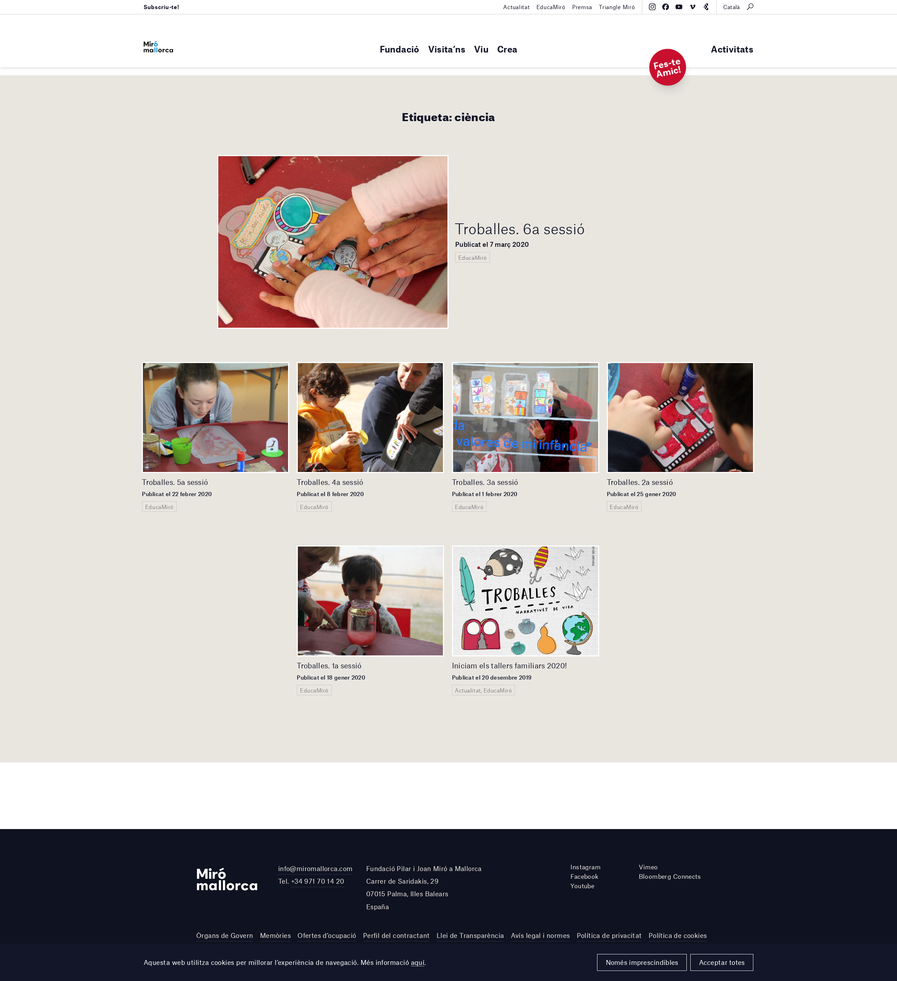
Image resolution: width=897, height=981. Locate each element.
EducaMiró (551, 7)
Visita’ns (446, 48)
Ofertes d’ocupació (326, 935)
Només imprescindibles (642, 962)
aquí (418, 962)
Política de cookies (678, 935)
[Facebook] (665, 7)
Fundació (399, 48)
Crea (507, 48)
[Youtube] (679, 7)
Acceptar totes (722, 962)
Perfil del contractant (396, 935)
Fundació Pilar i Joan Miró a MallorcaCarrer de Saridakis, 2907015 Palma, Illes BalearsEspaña (424, 887)
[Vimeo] (692, 7)
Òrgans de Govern (224, 935)
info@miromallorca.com (315, 868)
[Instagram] (652, 7)
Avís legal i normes (540, 935)
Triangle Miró (617, 7)
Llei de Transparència (470, 935)
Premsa (582, 7)
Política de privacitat (609, 935)
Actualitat (516, 7)
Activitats (732, 48)
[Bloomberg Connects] (706, 7)
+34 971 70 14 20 (317, 881)
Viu (481, 48)
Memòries (275, 935)
